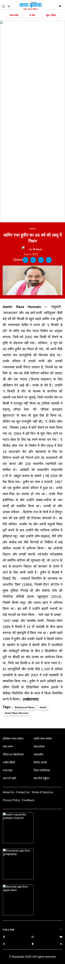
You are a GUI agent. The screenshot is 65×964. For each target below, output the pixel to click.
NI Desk (35, 249)
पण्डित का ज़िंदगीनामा (13, 754)
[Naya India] (30, 9)
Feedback (28, 800)
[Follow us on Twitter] (4, 944)
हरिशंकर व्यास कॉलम (13, 738)
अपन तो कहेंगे (9, 778)
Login (60, 6)
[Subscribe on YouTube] (61, 937)
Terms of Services (42, 792)
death (43, 707)
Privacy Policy (11, 800)
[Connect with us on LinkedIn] (32, 944)
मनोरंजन (32, 229)
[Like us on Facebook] (4, 937)
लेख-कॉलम (39, 746)
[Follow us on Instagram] (32, 937)
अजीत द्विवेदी (9, 762)
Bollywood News (25, 707)
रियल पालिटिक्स (42, 770)
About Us (8, 792)
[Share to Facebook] (25, 260)
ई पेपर (32, 15)
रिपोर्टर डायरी (40, 762)
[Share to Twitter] (33, 260)
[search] (9, 6)
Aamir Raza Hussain (16, 713)
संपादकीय (38, 754)
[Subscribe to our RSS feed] (61, 944)
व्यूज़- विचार (51, 15)
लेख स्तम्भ (8, 746)
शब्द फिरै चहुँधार (41, 778)
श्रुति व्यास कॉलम (43, 738)
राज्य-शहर (14, 15)
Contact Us (23, 792)
